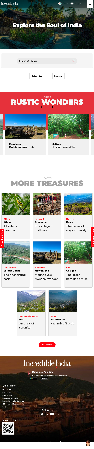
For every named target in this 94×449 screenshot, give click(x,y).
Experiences (7, 395)
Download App (2, 238)
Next (49, 162)
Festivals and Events (10, 398)
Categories (37, 76)
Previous (45, 162)
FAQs (4, 407)
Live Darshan (7, 389)
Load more (47, 345)
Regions (58, 76)
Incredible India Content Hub (13, 401)
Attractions (6, 392)
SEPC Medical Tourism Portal (13, 404)
